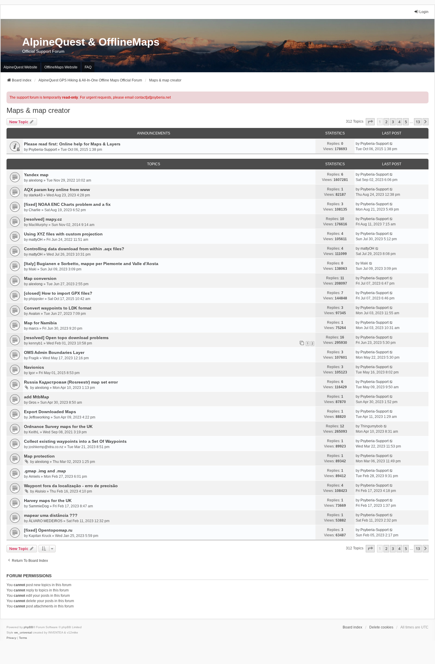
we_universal (23, 632)
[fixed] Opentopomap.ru (48, 530)
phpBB (28, 627)
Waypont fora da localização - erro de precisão (71, 485)
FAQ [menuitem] (88, 67)
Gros (32, 402)
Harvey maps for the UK (48, 500)
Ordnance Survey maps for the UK (58, 426)
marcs (33, 328)
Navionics (34, 367)
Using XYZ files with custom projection (63, 234)
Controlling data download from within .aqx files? (74, 248)
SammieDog (39, 506)
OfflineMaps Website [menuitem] (61, 67)
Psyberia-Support (43, 149)
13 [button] (418, 121)
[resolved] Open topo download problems (66, 337)
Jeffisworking (39, 417)
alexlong (36, 180)
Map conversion (40, 278)
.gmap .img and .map (45, 471)
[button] (370, 121)
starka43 (36, 195)
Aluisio (40, 491)
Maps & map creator (38, 110)
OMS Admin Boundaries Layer (54, 352)
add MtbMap (36, 396)
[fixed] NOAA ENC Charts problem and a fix (67, 204)
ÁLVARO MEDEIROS (45, 521)
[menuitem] (11, 638)
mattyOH (36, 240)
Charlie (35, 210)
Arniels (34, 476)
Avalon (34, 314)
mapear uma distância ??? (51, 515)
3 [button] (393, 121)
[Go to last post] (391, 143)
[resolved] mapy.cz (43, 219)
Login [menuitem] (423, 12)
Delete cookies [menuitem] (381, 627)
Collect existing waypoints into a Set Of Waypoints (75, 441)
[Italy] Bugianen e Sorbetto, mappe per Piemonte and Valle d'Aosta (91, 263)
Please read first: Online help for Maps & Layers (72, 144)
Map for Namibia (40, 322)
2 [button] (386, 121)
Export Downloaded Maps (50, 411)
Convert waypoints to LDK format (57, 308)
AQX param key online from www (57, 189)
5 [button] (406, 121)
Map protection (39, 456)
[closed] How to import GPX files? (58, 293)
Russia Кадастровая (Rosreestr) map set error (71, 382)
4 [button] (399, 121)
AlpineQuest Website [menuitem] (20, 67)
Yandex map (36, 174)
